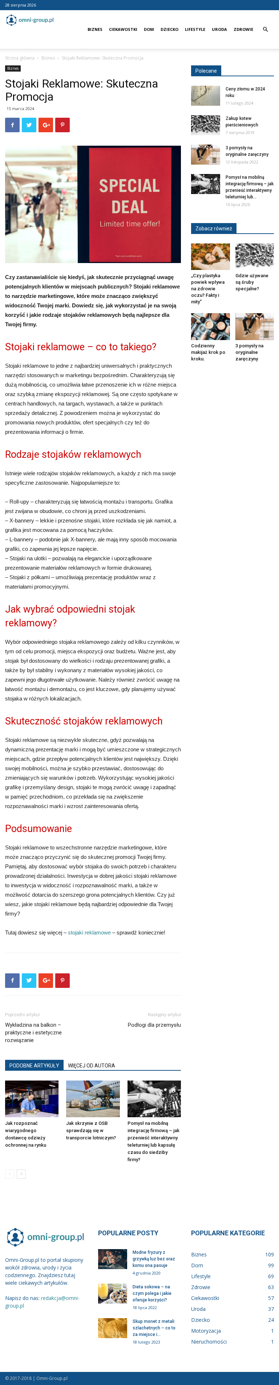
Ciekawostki (123, 29)
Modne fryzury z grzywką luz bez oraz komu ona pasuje (154, 1259)
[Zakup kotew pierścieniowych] (205, 125)
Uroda (219, 29)
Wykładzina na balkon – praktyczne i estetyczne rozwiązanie (33, 1032)
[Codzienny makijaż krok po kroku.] (210, 326)
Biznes (95, 29)
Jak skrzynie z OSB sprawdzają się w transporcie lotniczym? (91, 1130)
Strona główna (20, 58)
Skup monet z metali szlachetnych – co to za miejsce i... (154, 1328)
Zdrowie (243, 29)
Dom (149, 29)
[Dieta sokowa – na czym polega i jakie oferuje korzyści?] (112, 1294)
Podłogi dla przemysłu (154, 1025)
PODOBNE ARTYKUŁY (34, 1066)
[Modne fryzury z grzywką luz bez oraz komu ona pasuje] (112, 1259)
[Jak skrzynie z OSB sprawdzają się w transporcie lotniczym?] (93, 1099)
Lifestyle (195, 29)
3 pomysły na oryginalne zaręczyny (249, 352)
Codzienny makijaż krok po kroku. (208, 352)
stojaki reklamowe (89, 932)
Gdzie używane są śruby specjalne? (251, 282)
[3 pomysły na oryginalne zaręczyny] (205, 155)
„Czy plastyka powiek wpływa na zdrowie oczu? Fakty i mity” (208, 288)
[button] (265, 29)
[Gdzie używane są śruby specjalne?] (254, 256)
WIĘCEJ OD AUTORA (91, 1066)
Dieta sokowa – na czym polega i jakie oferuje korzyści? (152, 1293)
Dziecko (169, 29)
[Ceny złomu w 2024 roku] (205, 96)
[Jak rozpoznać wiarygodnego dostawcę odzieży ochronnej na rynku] (31, 1099)
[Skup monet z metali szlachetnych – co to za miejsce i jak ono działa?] (112, 1328)
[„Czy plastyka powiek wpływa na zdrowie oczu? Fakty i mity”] (210, 256)
